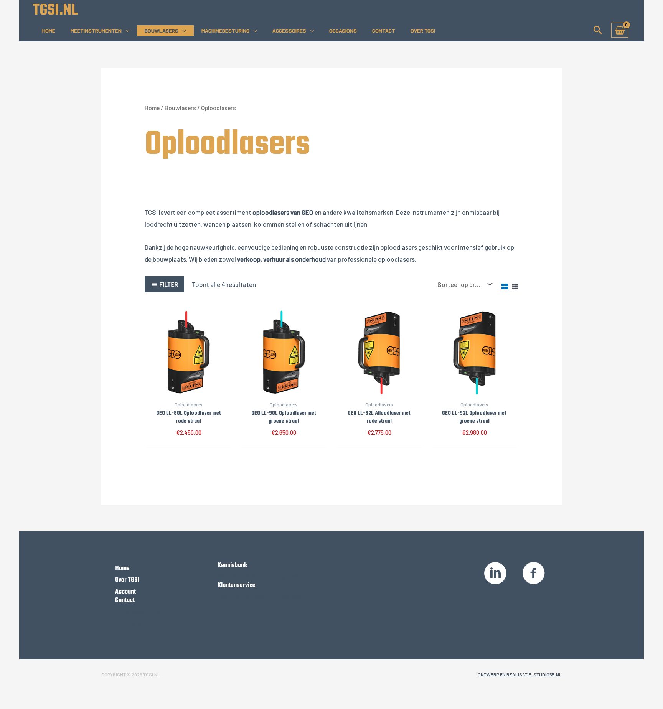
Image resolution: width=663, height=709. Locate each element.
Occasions (343, 30)
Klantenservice (237, 585)
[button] (598, 30)
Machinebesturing (225, 30)
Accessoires (289, 30)
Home (48, 30)
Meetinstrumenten (96, 30)
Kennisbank (232, 565)
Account (125, 592)
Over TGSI (423, 30)
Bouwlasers (161, 30)
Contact (383, 30)
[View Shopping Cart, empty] (619, 30)
